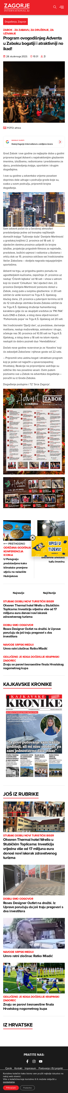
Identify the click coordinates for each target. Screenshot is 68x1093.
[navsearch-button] (55, 7)
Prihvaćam (11, 1088)
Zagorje (22, 21)
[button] (61, 7)
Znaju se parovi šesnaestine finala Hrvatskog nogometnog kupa (33, 662)
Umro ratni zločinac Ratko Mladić (25, 647)
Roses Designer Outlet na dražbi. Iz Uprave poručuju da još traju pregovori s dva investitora (32, 631)
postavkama (9, 1082)
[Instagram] (34, 1061)
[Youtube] (40, 1061)
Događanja (11, 21)
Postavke (27, 1088)
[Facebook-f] (27, 1061)
